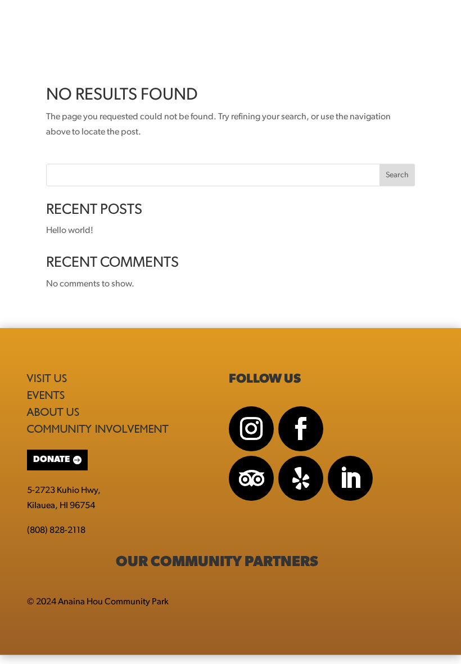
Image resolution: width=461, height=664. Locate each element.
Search (397, 175)
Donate (51, 459)
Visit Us (47, 378)
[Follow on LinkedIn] (350, 478)
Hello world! (69, 230)
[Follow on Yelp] (300, 478)
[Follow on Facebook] (300, 428)
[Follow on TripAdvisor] (251, 478)
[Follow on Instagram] (251, 428)
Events (46, 395)
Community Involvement (98, 429)
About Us (53, 412)
